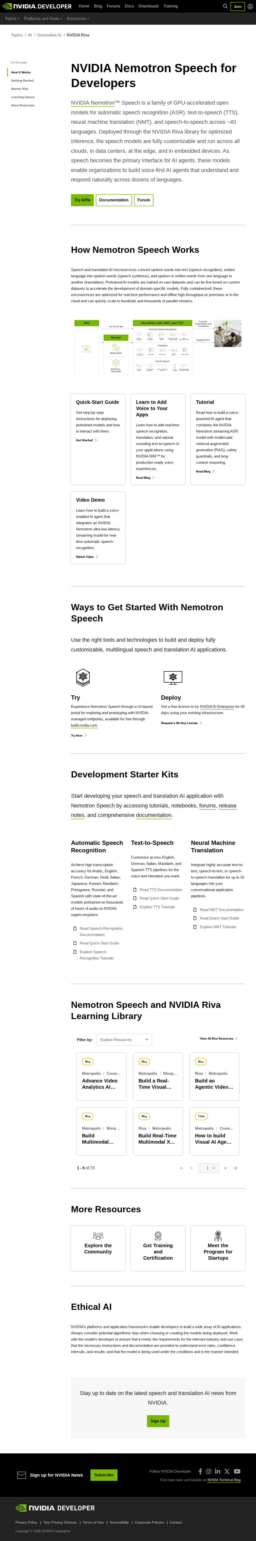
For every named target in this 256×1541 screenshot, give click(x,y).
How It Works (20, 72)
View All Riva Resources (216, 1038)
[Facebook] (200, 1471)
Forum (144, 200)
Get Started (84, 440)
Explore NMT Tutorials (218, 927)
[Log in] (250, 6)
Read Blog (143, 477)
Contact (176, 1522)
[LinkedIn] (217, 1471)
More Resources (22, 105)
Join (238, 6)
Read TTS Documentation (161, 890)
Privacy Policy (26, 1522)
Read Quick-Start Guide (99, 943)
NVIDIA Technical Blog (224, 1480)
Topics (16, 35)
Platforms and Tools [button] (41, 18)
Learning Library (22, 97)
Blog (98, 6)
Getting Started (22, 80)
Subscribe (104, 1475)
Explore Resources (116, 1040)
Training (170, 6)
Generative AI (49, 35)
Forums (113, 6)
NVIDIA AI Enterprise (217, 706)
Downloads (148, 6)
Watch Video (85, 557)
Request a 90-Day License (179, 723)
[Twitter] (227, 1471)
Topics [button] (10, 18)
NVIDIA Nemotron (92, 103)
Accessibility (119, 1522)
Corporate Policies (149, 1522)
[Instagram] (208, 1471)
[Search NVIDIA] (225, 6)
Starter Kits (19, 89)
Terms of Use (93, 1522)
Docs (129, 6)
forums (207, 805)
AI (30, 35)
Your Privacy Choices (60, 1522)
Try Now (76, 735)
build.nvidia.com (84, 725)
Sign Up (158, 1421)
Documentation (113, 200)
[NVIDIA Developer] (37, 6)
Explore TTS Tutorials (157, 907)
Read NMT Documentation (222, 910)
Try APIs (82, 200)
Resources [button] (76, 18)
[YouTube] (237, 1471)
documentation (154, 815)
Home (84, 6)
